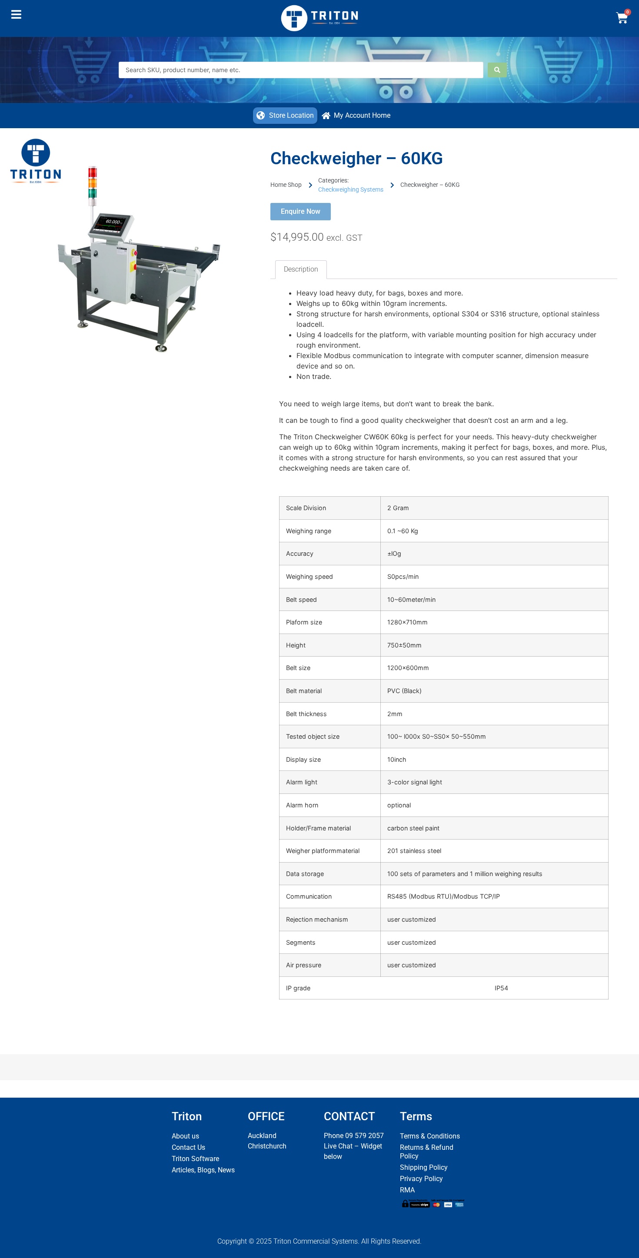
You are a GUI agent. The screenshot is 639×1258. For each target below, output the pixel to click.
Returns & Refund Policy (426, 1151)
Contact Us (188, 1147)
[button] (16, 16)
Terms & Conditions (430, 1136)
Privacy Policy (421, 1179)
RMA (407, 1190)
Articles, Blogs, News (203, 1170)
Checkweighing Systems (350, 189)
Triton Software (195, 1159)
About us (185, 1136)
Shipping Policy (424, 1167)
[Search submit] (497, 70)
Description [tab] (301, 269)
